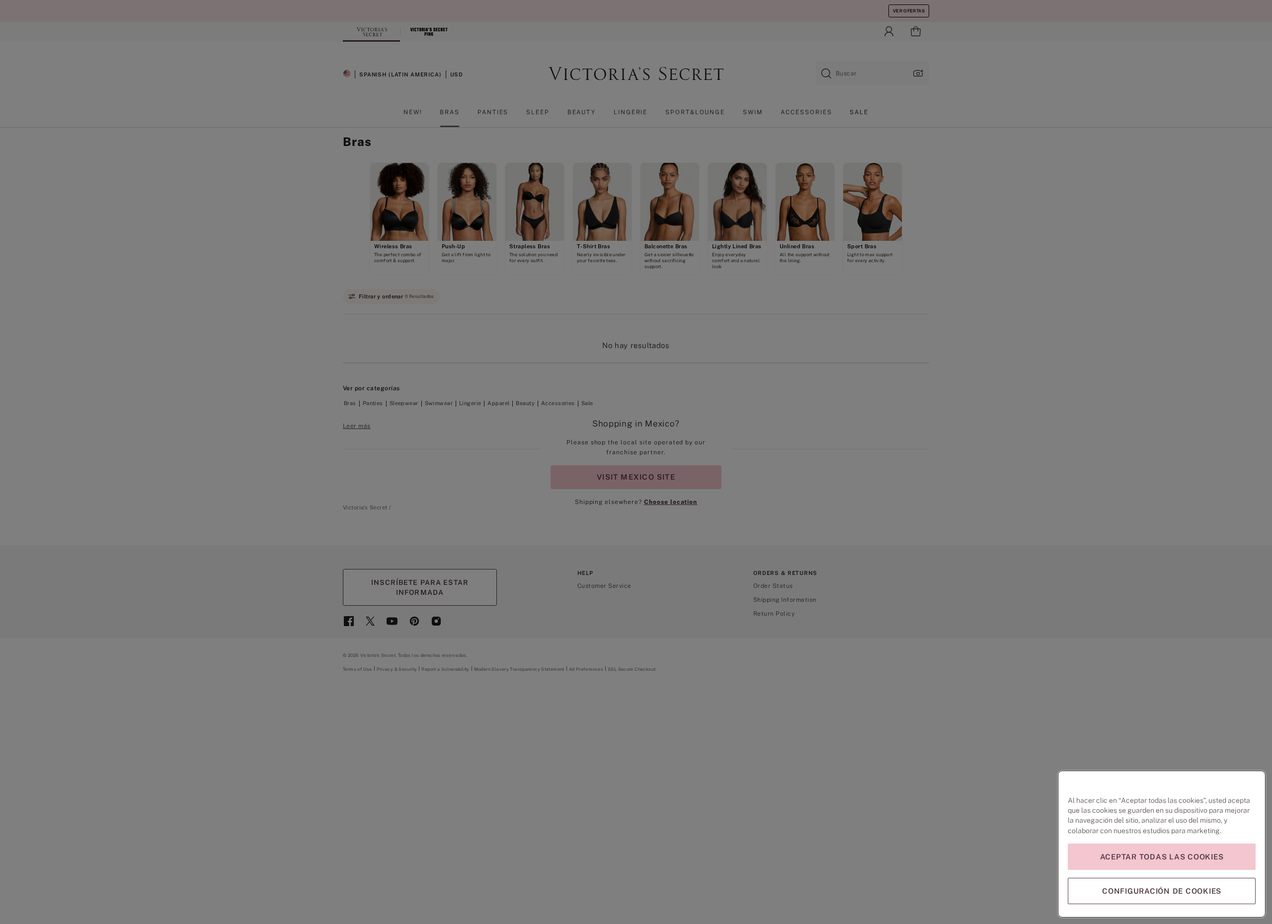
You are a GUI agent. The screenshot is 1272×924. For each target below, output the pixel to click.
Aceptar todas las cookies (1162, 857)
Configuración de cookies (1161, 891)
